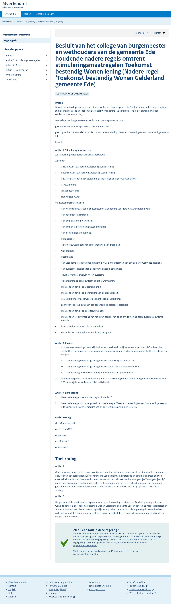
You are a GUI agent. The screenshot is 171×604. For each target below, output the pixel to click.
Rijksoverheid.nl (137, 585)
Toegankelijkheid (57, 589)
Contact (12, 585)
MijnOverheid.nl (137, 582)
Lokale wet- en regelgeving (24, 22)
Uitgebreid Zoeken (45, 13)
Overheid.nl (10, 14)
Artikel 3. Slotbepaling (17, 69)
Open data (94, 582)
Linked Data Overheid (100, 585)
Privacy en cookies (58, 585)
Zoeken (27, 13)
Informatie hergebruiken (61, 582)
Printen (157, 32)
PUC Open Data (97, 589)
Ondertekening (13, 74)
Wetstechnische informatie (16, 34)
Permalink (140, 32)
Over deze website (17, 582)
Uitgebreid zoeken (45, 22)
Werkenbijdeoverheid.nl (141, 593)
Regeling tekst (11, 40)
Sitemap (53, 593)
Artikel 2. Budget (14, 65)
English (11, 589)
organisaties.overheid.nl (85, 545)
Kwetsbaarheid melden (60, 596)
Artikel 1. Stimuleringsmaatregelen (23, 60)
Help (10, 593)
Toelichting (11, 79)
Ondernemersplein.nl (140, 589)
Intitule (9, 55)
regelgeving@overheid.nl (85, 553)
